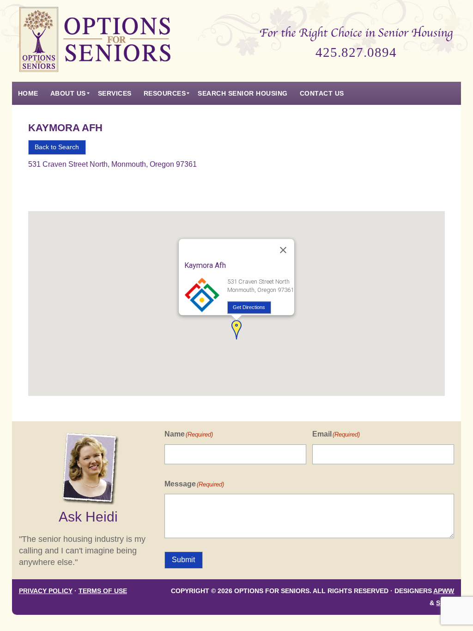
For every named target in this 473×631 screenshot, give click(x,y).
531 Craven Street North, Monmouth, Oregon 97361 (112, 164)
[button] (236, 329)
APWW (443, 591)
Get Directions (249, 307)
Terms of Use (103, 591)
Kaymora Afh (65, 127)
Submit (183, 560)
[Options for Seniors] (95, 41)
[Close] (283, 250)
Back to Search (57, 147)
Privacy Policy (46, 591)
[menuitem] (28, 93)
